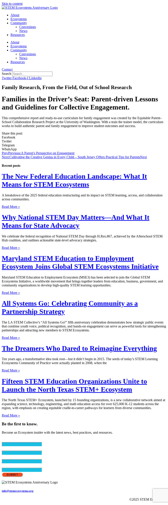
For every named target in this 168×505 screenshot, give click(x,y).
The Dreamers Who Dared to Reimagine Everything (79, 348)
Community (18, 23)
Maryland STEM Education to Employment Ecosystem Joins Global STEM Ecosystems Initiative (80, 262)
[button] (84, 137)
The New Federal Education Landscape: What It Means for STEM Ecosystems (74, 180)
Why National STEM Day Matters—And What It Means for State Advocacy (75, 221)
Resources (17, 35)
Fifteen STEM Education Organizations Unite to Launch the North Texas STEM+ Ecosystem (74, 385)
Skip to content (12, 3)
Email (13, 440)
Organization (11, 465)
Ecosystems (18, 19)
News (23, 31)
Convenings (27, 27)
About (14, 15)
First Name (17, 448)
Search (6, 73)
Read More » (11, 206)
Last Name (17, 457)
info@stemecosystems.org (17, 490)
